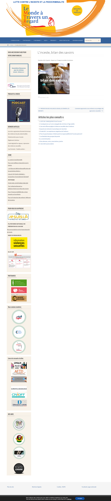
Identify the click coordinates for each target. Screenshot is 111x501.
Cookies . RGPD (61, 487)
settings (69, 499)
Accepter (80, 498)
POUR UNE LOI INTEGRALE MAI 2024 (18, 183)
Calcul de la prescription (47, 144)
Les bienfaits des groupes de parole (50, 136)
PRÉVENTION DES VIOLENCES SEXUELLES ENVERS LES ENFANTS (53, 110)
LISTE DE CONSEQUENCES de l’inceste (51, 121)
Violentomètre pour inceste (15, 137)
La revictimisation (45, 139)
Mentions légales (37, 487)
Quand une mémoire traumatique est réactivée (53, 129)
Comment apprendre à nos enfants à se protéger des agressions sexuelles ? (89, 110)
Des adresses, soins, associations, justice (51, 141)
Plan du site (10, 487)
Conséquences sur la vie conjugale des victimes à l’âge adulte (57, 124)
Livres (11, 45)
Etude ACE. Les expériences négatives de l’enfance (54, 131)
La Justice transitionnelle (15, 160)
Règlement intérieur (13, 140)
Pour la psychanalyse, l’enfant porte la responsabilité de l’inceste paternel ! (61, 134)
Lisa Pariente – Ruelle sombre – (16, 149)
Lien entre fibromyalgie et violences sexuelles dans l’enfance (57, 126)
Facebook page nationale (89, 487)
